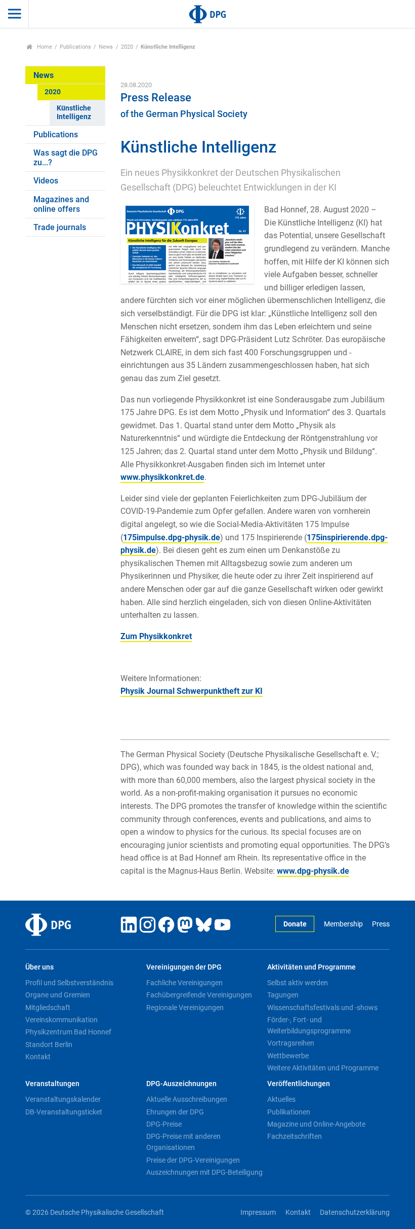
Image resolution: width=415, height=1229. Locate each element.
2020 (127, 47)
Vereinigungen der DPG (184, 967)
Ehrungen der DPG (175, 1112)
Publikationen (288, 1112)
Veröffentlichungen (298, 1083)
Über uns (39, 967)
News (106, 47)
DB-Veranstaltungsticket (63, 1112)
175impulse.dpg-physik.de (171, 537)
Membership (343, 924)
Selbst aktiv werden (297, 983)
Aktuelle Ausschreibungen (186, 1099)
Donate (295, 924)
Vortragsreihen (290, 1043)
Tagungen (283, 995)
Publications (75, 47)
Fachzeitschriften (294, 1136)
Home (43, 47)
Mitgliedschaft (47, 1007)
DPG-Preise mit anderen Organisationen (183, 1141)
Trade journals (59, 227)
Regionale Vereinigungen (185, 1007)
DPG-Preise (164, 1124)
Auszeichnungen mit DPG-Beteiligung (204, 1172)
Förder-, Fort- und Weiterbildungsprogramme (309, 1025)
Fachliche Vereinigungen (184, 983)
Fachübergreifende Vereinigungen (199, 995)
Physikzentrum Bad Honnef (68, 1032)
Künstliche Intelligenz (74, 112)
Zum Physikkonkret (156, 636)
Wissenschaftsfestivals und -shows (322, 1007)
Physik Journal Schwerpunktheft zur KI (191, 691)
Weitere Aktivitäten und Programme (323, 1068)
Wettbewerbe (288, 1056)
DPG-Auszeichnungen (181, 1083)
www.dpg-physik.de (313, 871)
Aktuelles (281, 1099)
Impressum (258, 1212)
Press (381, 924)
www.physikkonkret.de (162, 477)
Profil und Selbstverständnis (69, 983)
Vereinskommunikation (61, 1020)
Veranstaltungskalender (63, 1099)
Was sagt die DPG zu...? (65, 157)
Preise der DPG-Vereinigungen (193, 1160)
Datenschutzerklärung (355, 1212)
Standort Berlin (48, 1044)
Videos (45, 180)
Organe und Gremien (57, 995)
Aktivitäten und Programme (311, 967)
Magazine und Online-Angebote (316, 1124)
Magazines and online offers (61, 204)
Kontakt (38, 1057)
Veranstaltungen (52, 1083)
